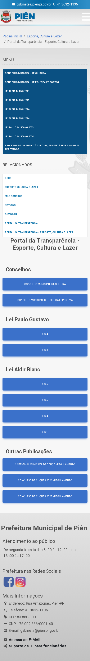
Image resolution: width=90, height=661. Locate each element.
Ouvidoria (11, 214)
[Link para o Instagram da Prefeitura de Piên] (20, 581)
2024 (45, 334)
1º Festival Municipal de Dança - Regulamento (45, 464)
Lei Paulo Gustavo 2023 (19, 127)
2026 (45, 384)
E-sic (8, 178)
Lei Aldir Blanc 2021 (17, 91)
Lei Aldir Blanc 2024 (17, 118)
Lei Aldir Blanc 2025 (17, 100)
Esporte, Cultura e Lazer (44, 36)
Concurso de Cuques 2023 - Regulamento (45, 496)
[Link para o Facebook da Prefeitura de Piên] (8, 581)
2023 (45, 350)
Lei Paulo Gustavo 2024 (19, 136)
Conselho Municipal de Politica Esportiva (45, 300)
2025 (45, 400)
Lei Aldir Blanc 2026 (17, 109)
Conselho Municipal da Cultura (45, 284)
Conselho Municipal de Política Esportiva (32, 82)
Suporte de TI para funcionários (37, 646)
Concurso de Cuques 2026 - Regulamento (45, 480)
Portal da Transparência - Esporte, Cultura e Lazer (39, 232)
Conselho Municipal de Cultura (25, 73)
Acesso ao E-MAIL (25, 639)
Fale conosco (13, 196)
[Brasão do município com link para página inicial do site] (18, 17)
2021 (45, 432)
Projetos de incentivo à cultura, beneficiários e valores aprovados (42, 147)
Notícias (10, 205)
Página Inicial (12, 36)
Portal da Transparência (21, 223)
